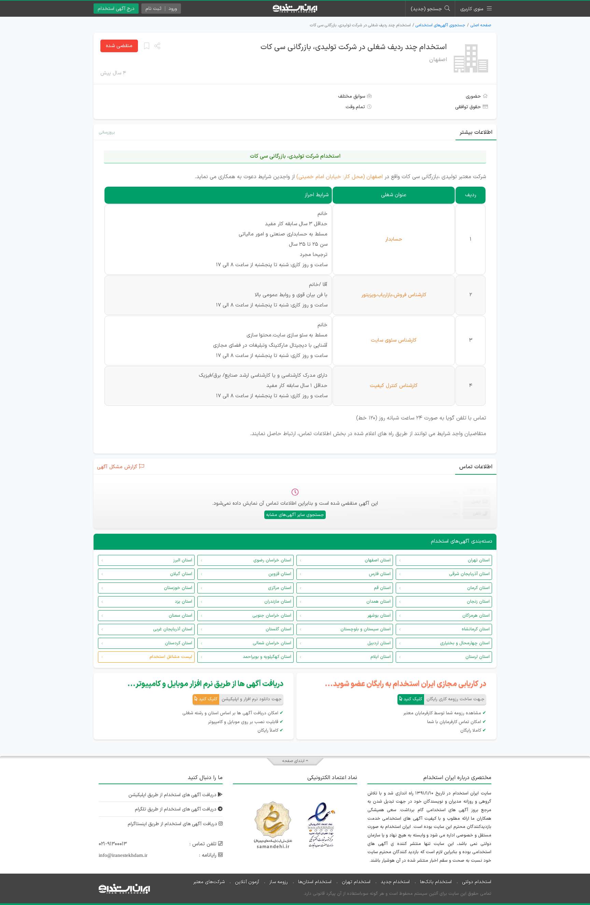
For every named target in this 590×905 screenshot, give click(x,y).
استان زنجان (478, 601)
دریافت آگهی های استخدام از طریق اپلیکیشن (173, 795)
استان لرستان (477, 656)
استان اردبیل (379, 643)
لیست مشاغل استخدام (171, 656)
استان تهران (479, 560)
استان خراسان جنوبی (271, 615)
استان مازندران (277, 601)
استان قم (382, 588)
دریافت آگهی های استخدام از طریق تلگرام (176, 809)
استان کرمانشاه (476, 629)
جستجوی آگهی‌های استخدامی (440, 25)
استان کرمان (478, 588)
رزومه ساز (278, 882)
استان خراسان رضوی (272, 560)
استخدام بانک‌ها (436, 882)
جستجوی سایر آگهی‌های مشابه (295, 515)
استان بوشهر (379, 615)
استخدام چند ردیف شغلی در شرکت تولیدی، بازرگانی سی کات (354, 47)
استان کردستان (178, 643)
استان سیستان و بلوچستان (365, 629)
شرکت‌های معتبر (209, 882)
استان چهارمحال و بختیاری (465, 643)
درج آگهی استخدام (116, 8)
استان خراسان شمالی (272, 643)
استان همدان (378, 601)
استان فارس (380, 574)
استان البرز (182, 560)
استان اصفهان (378, 560)
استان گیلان (181, 574)
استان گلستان (278, 629)
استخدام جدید (395, 882)
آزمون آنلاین (247, 882)
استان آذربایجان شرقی (469, 574)
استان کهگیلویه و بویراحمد (267, 656)
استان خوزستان (178, 588)
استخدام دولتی (476, 882)
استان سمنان (180, 615)
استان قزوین (279, 574)
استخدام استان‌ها (315, 882)
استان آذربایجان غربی (172, 629)
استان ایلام (380, 656)
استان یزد (183, 601)
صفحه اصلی (480, 25)
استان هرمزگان (476, 615)
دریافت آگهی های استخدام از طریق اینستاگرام (173, 824)
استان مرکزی (279, 588)
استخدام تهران (356, 882)
